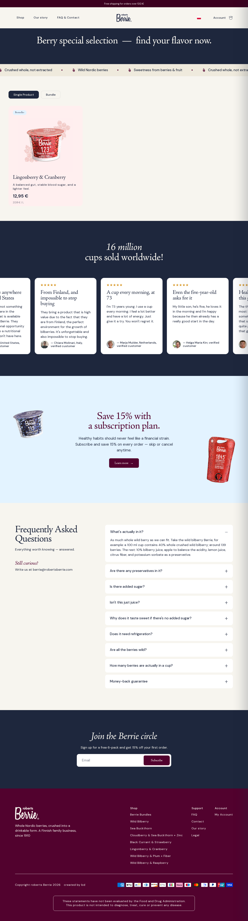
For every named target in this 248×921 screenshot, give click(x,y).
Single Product (23, 95)
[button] (169, 532)
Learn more (124, 463)
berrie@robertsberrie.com (53, 569)
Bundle (51, 95)
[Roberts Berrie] (27, 813)
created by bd (74, 885)
